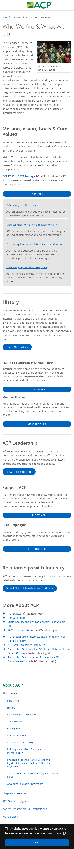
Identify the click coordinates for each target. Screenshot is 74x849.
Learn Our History (17, 347)
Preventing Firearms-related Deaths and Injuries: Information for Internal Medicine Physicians (29, 763)
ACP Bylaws (14, 613)
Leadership (13, 700)
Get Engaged (14, 728)
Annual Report (15, 721)
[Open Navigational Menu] (4, 5)
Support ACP (37, 515)
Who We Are (10, 693)
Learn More (37, 193)
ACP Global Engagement (17, 801)
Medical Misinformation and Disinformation (32, 224)
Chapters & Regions (14, 793)
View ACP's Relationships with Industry (29, 588)
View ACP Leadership (19, 471)
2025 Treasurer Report (21, 630)
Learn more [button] (54, 833)
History (11, 707)
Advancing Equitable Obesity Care (25, 783)
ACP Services (10, 816)
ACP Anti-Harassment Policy (24, 645)
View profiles (37, 424)
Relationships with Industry (21, 714)
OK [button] (37, 842)
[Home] (39, 5)
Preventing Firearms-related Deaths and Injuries (35, 244)
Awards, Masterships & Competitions (25, 809)
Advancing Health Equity (20, 742)
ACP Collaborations (17, 735)
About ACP (13, 685)
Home (5, 17)
